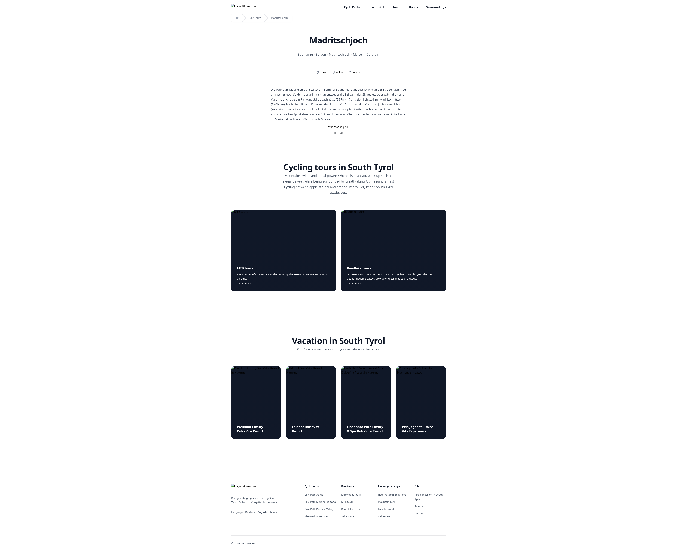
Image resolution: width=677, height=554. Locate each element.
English (262, 512)
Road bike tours (350, 509)
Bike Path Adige (314, 494)
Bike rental (376, 7)
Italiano (274, 512)
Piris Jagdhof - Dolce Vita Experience (417, 429)
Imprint (419, 513)
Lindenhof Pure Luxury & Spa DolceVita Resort (365, 429)
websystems (247, 543)
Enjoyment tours (351, 494)
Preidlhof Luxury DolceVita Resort (250, 429)
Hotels (413, 7)
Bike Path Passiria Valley (319, 509)
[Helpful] (335, 132)
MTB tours (245, 268)
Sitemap (419, 506)
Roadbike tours (359, 268)
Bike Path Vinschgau (317, 516)
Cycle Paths (352, 7)
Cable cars (384, 516)
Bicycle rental (386, 509)
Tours (396, 7)
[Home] (237, 18)
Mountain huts (386, 502)
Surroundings (436, 7)
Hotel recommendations (392, 494)
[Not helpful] (341, 132)
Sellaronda (347, 516)
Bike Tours (255, 18)
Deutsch (250, 512)
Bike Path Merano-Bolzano (320, 502)
